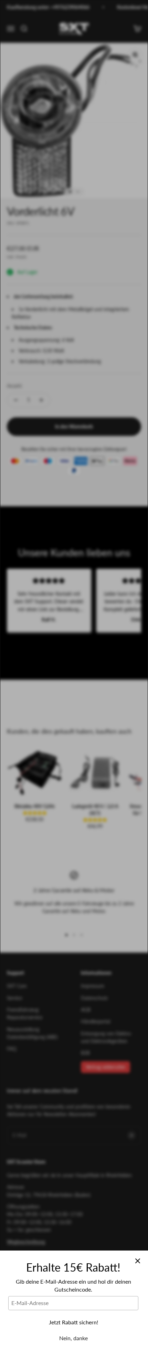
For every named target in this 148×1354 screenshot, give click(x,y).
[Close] (137, 1261)
